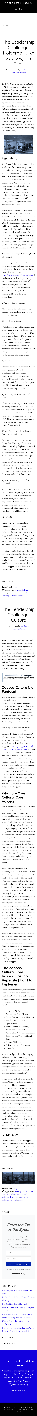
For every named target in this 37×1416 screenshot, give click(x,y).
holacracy (18, 590)
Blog (15, 587)
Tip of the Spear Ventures (18, 3)
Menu (20, 9)
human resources (14, 593)
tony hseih (13, 1200)
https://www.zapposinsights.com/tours (17, 275)
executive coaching (9, 1194)
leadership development (10, 1197)
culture (30, 1191)
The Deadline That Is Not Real (14, 1304)
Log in (21, 1411)
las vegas (20, 1194)
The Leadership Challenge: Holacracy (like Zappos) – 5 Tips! (18, 52)
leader (26, 1194)
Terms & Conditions (22, 1409)
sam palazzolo (26, 593)
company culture (21, 1191)
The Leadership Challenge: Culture (18, 614)
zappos (20, 596)
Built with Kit (18, 1273)
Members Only (10, 1409)
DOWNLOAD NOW (18, 1390)
